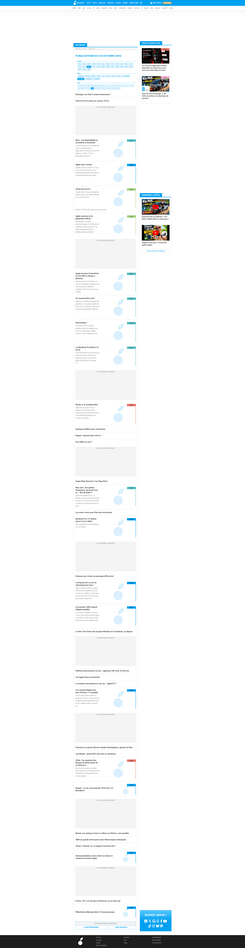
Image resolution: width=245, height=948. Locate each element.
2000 (89, 69)
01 (79, 85)
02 (82, 85)
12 (112, 85)
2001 (84, 69)
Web (152, 8)
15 (122, 85)
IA (141, 8)
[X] (149, 921)
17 (129, 85)
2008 (107, 66)
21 (85, 88)
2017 (121, 64)
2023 (93, 64)
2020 (107, 64)
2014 (79, 66)
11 (109, 85)
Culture (157, 8)
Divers (171, 8)
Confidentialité (156, 937)
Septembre (126, 76)
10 (105, 85)
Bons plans (133, 3)
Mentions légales (101, 945)
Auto (115, 8)
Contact (98, 937)
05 (92, 85)
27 (105, 88)
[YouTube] (165, 921)
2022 (98, 64)
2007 (112, 66)
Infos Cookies (156, 940)
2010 (98, 66)
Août (119, 76)
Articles (102, 3)
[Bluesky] (157, 926)
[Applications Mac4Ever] (145, 921)
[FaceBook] (161, 921)
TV (93, 8)
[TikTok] (149, 926)
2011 (93, 66)
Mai (103, 76)
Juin (108, 76)
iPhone (74, 8)
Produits (110, 3)
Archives (84, 49)
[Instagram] (153, 926)
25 (99, 88)
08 (99, 85)
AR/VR (110, 8)
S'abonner (167, 3)
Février (87, 76)
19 (79, 88)
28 (109, 88)
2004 (126, 66)
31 (119, 88)
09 (102, 85)
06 (95, 85)
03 (85, 85)
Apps (125, 943)
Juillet (113, 76)
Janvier (80, 76)
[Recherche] (141, 3)
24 (95, 88)
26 (102, 88)
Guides (118, 3)
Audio (98, 8)
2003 (131, 66)
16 (126, 85)
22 (89, 88)
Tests (95, 3)
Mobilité (104, 8)
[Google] (154, 921)
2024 (89, 64)
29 (112, 88)
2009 (103, 66)
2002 (79, 69)
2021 (103, 64)
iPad (79, 8)
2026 (79, 64)
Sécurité (164, 8)
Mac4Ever (78, 49)
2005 (121, 66)
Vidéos (125, 3)
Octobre (80, 79)
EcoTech (136, 8)
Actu (89, 3)
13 (115, 85)
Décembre (97, 79)
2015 (131, 64)
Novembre (88, 79)
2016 (126, 64)
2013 (84, 66)
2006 (117, 66)
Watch (89, 8)
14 (119, 85)
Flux (125, 940)
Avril (98, 76)
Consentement (156, 943)
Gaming (130, 8)
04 (89, 85)
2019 (112, 64)
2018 (117, 64)
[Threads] (157, 921)
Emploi (98, 943)
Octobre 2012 (91, 49)
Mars (93, 76)
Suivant (121, 927)
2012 (89, 66)
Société (146, 8)
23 (92, 88)
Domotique (122, 8)
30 (115, 88)
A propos (99, 940)
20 (82, 88)
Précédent (92, 927)
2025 (84, 64)
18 (132, 85)
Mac (83, 8)
